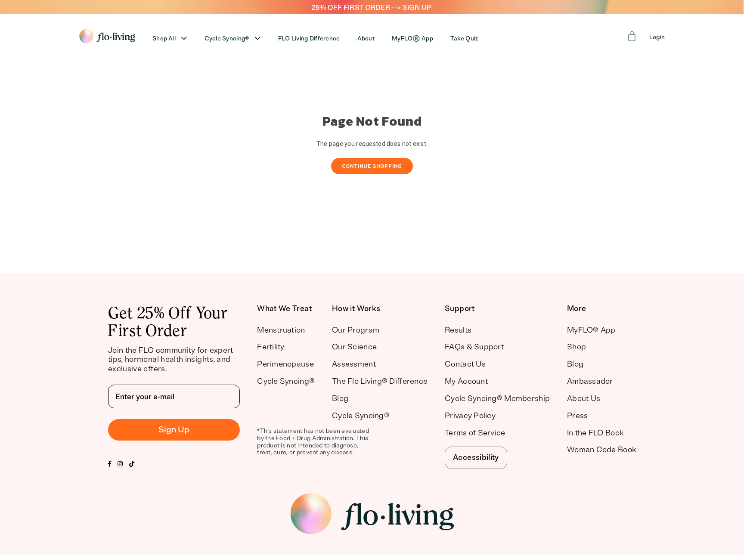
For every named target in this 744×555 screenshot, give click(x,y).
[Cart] (632, 36)
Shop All (164, 38)
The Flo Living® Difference (380, 381)
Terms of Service (475, 433)
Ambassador (590, 381)
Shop (576, 347)
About (366, 38)
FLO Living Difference (309, 38)
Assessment (354, 364)
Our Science (354, 347)
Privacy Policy (470, 415)
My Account (466, 381)
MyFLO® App (591, 330)
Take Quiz (464, 38)
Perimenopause (285, 364)
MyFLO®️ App (412, 38)
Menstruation (281, 330)
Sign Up (173, 429)
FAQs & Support (474, 347)
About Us (583, 398)
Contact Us (465, 364)
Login (657, 37)
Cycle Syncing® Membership (497, 398)
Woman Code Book (601, 449)
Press (577, 415)
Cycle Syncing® (227, 38)
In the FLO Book (595, 433)
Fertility (271, 347)
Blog (340, 398)
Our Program (355, 330)
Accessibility (476, 457)
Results (458, 330)
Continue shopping (372, 166)
